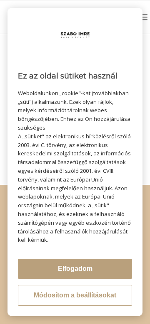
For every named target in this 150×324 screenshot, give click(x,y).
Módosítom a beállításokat (75, 295)
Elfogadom (75, 268)
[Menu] (143, 17)
